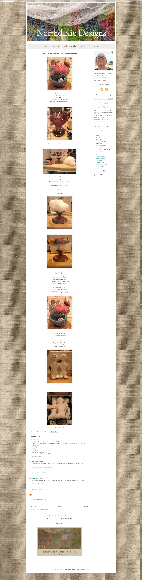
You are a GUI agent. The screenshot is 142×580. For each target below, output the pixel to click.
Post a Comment (36, 503)
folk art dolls (70, 46)
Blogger (88, 569)
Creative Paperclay (101, 158)
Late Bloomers (99, 160)
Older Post (86, 506)
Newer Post (33, 506)
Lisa (32, 495)
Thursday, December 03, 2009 (39, 456)
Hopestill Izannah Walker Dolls (104, 150)
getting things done (101, 154)
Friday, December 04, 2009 (39, 499)
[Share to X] (54, 432)
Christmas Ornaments (101, 147)
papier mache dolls (101, 156)
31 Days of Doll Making (102, 164)
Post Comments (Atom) (42, 509)
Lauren (33, 440)
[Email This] (51, 432)
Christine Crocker (36, 461)
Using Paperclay (100, 162)
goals (97, 135)
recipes (98, 137)
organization (99, 143)
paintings (85, 46)
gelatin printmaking (101, 145)
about (56, 46)
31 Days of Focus (100, 166)
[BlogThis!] (52, 432)
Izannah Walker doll (101, 141)
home (46, 46)
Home (59, 506)
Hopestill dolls (99, 152)
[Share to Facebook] (56, 432)
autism (97, 133)
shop (96, 46)
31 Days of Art (100, 131)
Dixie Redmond (35, 478)
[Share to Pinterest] (57, 432)
